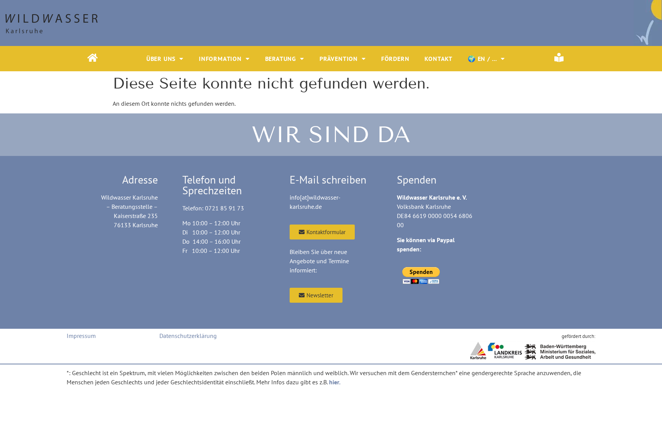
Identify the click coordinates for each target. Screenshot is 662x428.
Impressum (81, 335)
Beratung (280, 58)
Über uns (160, 58)
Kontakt (438, 58)
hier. (335, 382)
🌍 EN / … (482, 58)
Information (220, 58)
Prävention (339, 58)
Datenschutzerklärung (188, 335)
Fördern (395, 58)
